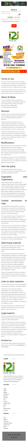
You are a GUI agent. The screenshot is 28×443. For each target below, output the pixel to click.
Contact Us (6, 421)
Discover (6, 384)
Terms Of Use (6, 424)
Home (5, 417)
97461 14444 (5, 347)
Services (6, 413)
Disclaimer (6, 428)
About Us (5, 419)
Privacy (5, 426)
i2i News (6, 358)
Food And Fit (6, 394)
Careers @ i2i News (8, 423)
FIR (4, 399)
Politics (5, 390)
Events (5, 404)
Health (5, 388)
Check (14, 25)
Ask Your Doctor (7, 408)
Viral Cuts (6, 410)
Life (4, 406)
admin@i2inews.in (21, 345)
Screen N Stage (7, 403)
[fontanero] (9, 368)
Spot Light (6, 397)
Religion (5, 392)
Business (6, 396)
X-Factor (5, 401)
